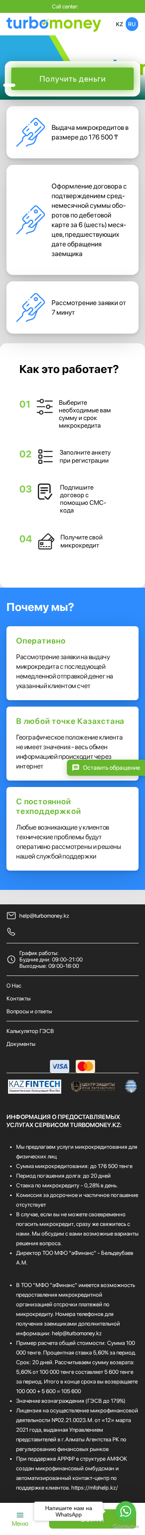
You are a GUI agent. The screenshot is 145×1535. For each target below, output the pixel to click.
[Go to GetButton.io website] (126, 1526)
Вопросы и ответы (29, 1011)
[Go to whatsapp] (126, 1511)
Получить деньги (72, 79)
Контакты (18, 998)
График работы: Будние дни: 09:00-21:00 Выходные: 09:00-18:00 (51, 959)
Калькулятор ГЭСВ (30, 1031)
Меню (20, 1523)
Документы (20, 1044)
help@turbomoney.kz (44, 915)
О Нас (13, 985)
